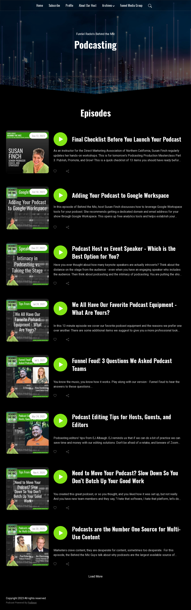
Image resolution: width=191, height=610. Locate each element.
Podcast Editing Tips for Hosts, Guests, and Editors (121, 421)
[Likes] (55, 171)
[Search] (150, 5)
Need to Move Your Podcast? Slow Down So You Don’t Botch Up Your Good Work (125, 477)
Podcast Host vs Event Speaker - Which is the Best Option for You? (124, 252)
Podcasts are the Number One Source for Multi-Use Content (126, 533)
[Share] (68, 171)
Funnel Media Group (131, 5)
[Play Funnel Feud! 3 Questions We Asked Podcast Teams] (60, 364)
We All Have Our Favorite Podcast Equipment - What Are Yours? (124, 308)
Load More (95, 576)
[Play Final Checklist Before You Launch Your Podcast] (60, 139)
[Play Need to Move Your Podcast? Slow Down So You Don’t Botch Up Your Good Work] (60, 477)
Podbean (32, 602)
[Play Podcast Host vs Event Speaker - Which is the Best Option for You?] (60, 252)
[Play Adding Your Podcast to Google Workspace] (60, 195)
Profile (69, 5)
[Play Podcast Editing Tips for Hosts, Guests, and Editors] (60, 421)
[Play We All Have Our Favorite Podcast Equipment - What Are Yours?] (60, 308)
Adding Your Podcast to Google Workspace (120, 195)
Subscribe (54, 5)
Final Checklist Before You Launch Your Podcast (126, 139)
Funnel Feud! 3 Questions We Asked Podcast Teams (122, 364)
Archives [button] (107, 5)
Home (39, 5)
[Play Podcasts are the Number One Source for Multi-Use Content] (60, 533)
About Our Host (87, 5)
